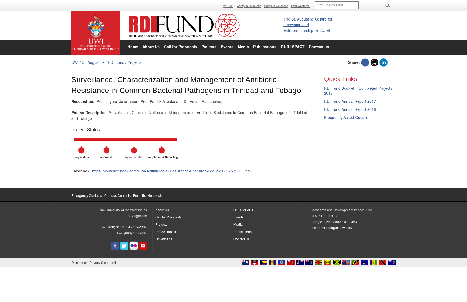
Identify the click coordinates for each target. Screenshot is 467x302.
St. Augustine (93, 62)
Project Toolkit (165, 231)
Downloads (163, 239)
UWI (75, 62)
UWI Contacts (300, 6)
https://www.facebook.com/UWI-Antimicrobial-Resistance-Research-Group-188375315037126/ (172, 171)
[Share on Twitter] (374, 62)
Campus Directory (249, 6)
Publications (264, 46)
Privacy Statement (102, 262)
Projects (208, 46)
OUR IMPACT (293, 46)
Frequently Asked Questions (348, 117)
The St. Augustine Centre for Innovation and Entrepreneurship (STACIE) (307, 24)
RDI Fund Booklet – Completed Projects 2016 (358, 90)
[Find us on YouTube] (143, 248)
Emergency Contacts (86, 195)
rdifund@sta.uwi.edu (337, 227)
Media (243, 46)
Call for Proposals (180, 46)
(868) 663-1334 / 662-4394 (127, 227)
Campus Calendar (276, 6)
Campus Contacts (117, 195)
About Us (151, 46)
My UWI (228, 6)
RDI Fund (116, 62)
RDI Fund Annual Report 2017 (350, 101)
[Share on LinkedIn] (383, 62)
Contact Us (242, 239)
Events (227, 46)
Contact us (319, 46)
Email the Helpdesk (147, 195)
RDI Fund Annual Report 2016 (350, 109)
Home (133, 46)
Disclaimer (79, 262)
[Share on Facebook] (365, 62)
